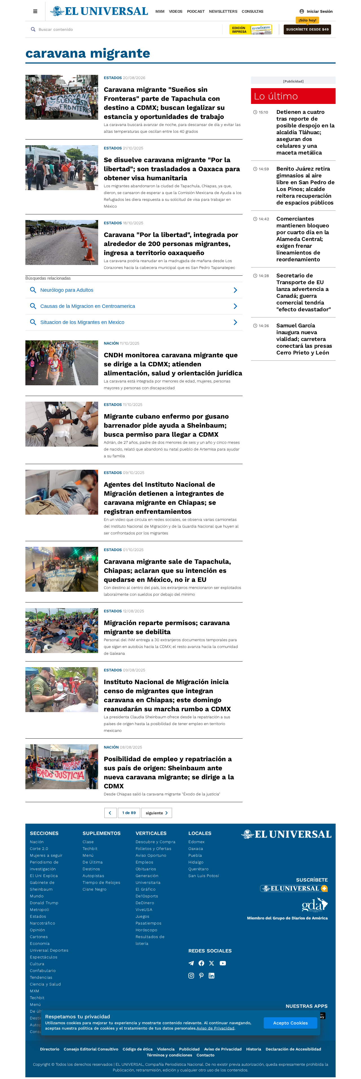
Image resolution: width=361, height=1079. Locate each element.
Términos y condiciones (169, 1055)
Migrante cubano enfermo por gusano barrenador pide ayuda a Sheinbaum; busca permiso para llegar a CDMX (166, 425)
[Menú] (35, 11)
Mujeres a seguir (46, 855)
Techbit (37, 997)
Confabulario (43, 970)
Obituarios (146, 869)
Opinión (37, 930)
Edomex (196, 841)
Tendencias (41, 977)
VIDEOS (175, 11)
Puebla (195, 855)
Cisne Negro (95, 889)
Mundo (37, 896)
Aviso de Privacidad (223, 1049)
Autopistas (93, 875)
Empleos (144, 862)
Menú (35, 1004)
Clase (88, 841)
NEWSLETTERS (223, 11)
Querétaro (198, 869)
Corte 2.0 (39, 848)
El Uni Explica (44, 875)
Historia (253, 1049)
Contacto (205, 1055)
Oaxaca (195, 848)
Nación (111, 343)
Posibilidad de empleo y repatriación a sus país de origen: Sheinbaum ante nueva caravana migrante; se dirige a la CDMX (169, 772)
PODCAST (196, 11)
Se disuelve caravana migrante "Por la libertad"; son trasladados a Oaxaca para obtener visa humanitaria (172, 169)
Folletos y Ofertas (153, 848)
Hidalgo (196, 862)
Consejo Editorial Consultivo (91, 1049)
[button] (307, 29)
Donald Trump (44, 902)
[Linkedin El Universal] (211, 975)
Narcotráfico (42, 923)
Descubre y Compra (156, 841)
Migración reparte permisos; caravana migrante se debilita (167, 627)
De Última (93, 862)
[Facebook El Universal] (201, 964)
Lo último (276, 96)
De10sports (147, 896)
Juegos (142, 916)
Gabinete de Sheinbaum (42, 885)
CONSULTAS (252, 11)
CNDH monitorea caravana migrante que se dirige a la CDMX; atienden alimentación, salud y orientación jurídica (173, 364)
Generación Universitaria (148, 879)
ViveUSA (144, 909)
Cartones (39, 936)
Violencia (166, 1049)
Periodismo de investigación (44, 865)
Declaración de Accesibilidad (293, 1049)
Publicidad (189, 1049)
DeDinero (145, 902)
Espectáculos (43, 957)
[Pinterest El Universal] (201, 975)
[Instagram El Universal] (191, 975)
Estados (113, 77)
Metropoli (39, 909)
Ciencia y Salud (45, 984)
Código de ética (138, 1049)
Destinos (91, 869)
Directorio (49, 1049)
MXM (159, 11)
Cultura (37, 963)
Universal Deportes (49, 950)
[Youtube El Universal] (223, 964)
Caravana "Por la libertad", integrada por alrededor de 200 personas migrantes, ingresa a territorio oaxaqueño (171, 244)
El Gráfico (146, 889)
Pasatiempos (149, 923)
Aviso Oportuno (151, 855)
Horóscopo (146, 930)
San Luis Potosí (203, 875)
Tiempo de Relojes (101, 882)
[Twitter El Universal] (211, 964)
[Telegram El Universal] (191, 964)
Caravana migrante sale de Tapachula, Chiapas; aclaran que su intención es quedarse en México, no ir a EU (167, 571)
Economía (40, 943)
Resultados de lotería (150, 940)
